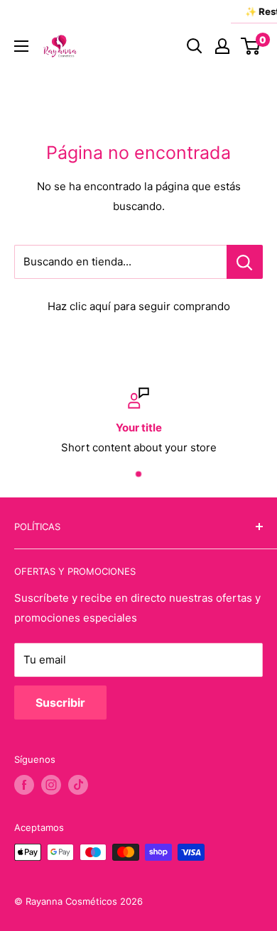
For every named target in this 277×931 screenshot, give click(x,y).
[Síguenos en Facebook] (24, 785)
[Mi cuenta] (222, 46)
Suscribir (60, 702)
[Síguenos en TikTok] (78, 785)
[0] (251, 46)
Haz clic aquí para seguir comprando (139, 306)
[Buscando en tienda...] (245, 262)
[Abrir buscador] (194, 46)
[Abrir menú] (21, 46)
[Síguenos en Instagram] (51, 785)
